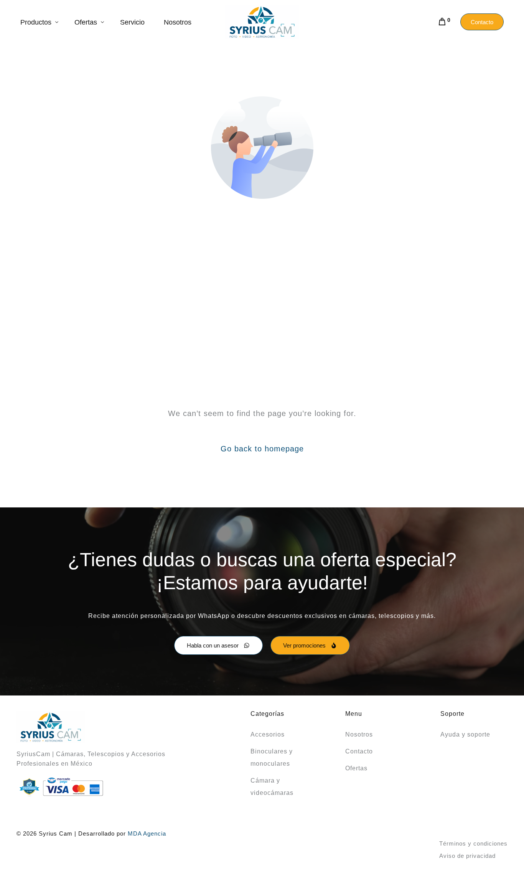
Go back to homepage (262, 448)
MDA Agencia (147, 833)
